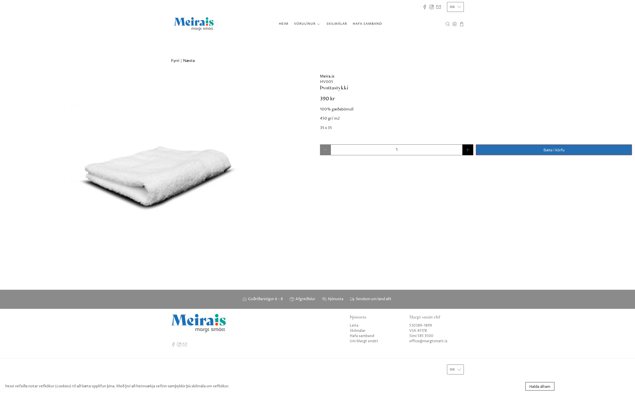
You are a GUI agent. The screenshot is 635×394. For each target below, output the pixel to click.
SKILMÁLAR (336, 24)
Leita (354, 325)
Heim (283, 24)
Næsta (189, 60)
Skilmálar (358, 330)
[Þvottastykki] (158, 161)
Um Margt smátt (364, 341)
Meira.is (327, 76)
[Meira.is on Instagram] (431, 7)
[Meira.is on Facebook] (424, 7)
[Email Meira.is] (438, 7)
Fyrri (175, 60)
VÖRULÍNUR (305, 24)
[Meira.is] (194, 24)
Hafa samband (362, 336)
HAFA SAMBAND (367, 24)
